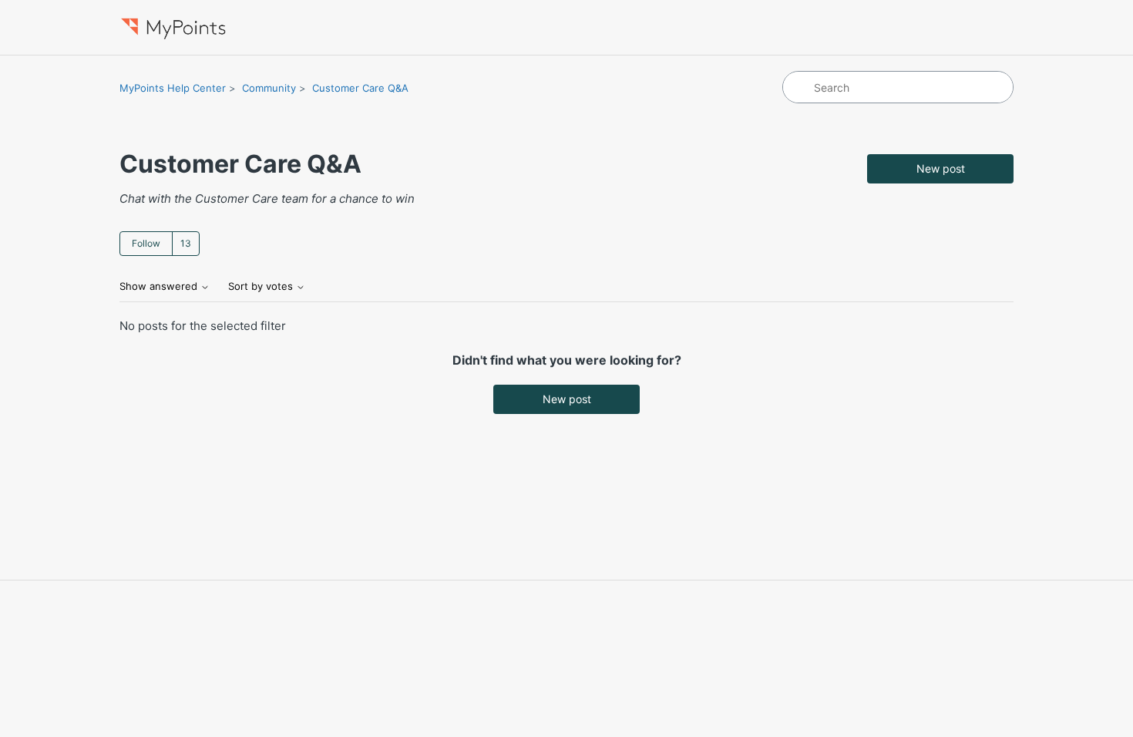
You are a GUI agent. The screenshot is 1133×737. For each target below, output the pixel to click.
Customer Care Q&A (360, 88)
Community (269, 88)
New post (940, 168)
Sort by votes (262, 286)
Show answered (159, 286)
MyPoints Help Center (172, 88)
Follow (146, 243)
